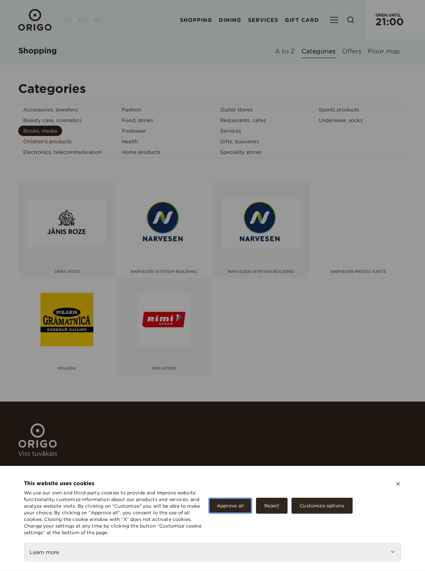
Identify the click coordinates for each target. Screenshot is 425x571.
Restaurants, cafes (243, 120)
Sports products (339, 109)
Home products (141, 152)
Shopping (196, 20)
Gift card (302, 20)
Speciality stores (240, 152)
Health (130, 141)
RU (98, 20)
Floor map (384, 51)
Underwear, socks (341, 120)
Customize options (322, 506)
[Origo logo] (37, 454)
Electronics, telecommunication (62, 152)
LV (68, 20)
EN (83, 20)
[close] (398, 484)
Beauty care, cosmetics (52, 120)
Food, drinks (137, 120)
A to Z (285, 51)
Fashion (131, 109)
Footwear (134, 131)
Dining (230, 20)
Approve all (230, 506)
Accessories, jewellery (50, 109)
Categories (318, 51)
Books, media (40, 131)
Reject (271, 506)
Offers (351, 51)
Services (263, 20)
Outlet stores (236, 109)
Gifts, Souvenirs (239, 141)
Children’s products (47, 141)
